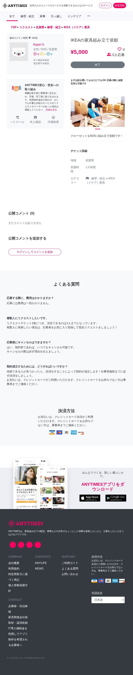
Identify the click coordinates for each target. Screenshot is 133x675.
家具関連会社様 (18, 617)
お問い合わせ (70, 574)
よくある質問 (70, 568)
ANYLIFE (41, 563)
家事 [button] (42, 16)
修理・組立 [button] (27, 16)
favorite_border (119, 49)
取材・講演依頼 (18, 622)
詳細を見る (51, 109)
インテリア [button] (74, 16)
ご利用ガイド (70, 563)
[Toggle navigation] (128, 5)
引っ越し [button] (56, 16)
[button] (17, 120)
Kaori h (38, 44)
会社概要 (13, 563)
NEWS (39, 568)
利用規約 (13, 568)
